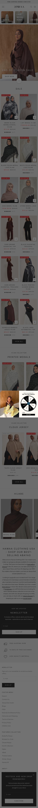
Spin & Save (28, 414)
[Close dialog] (0, 391)
